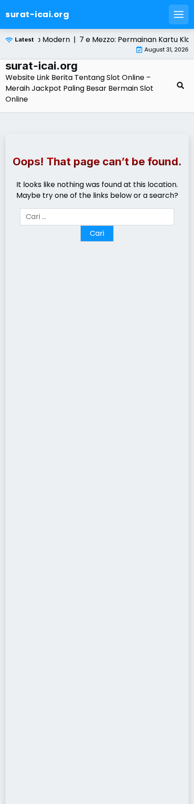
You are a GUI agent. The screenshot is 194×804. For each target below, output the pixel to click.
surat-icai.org (37, 14)
